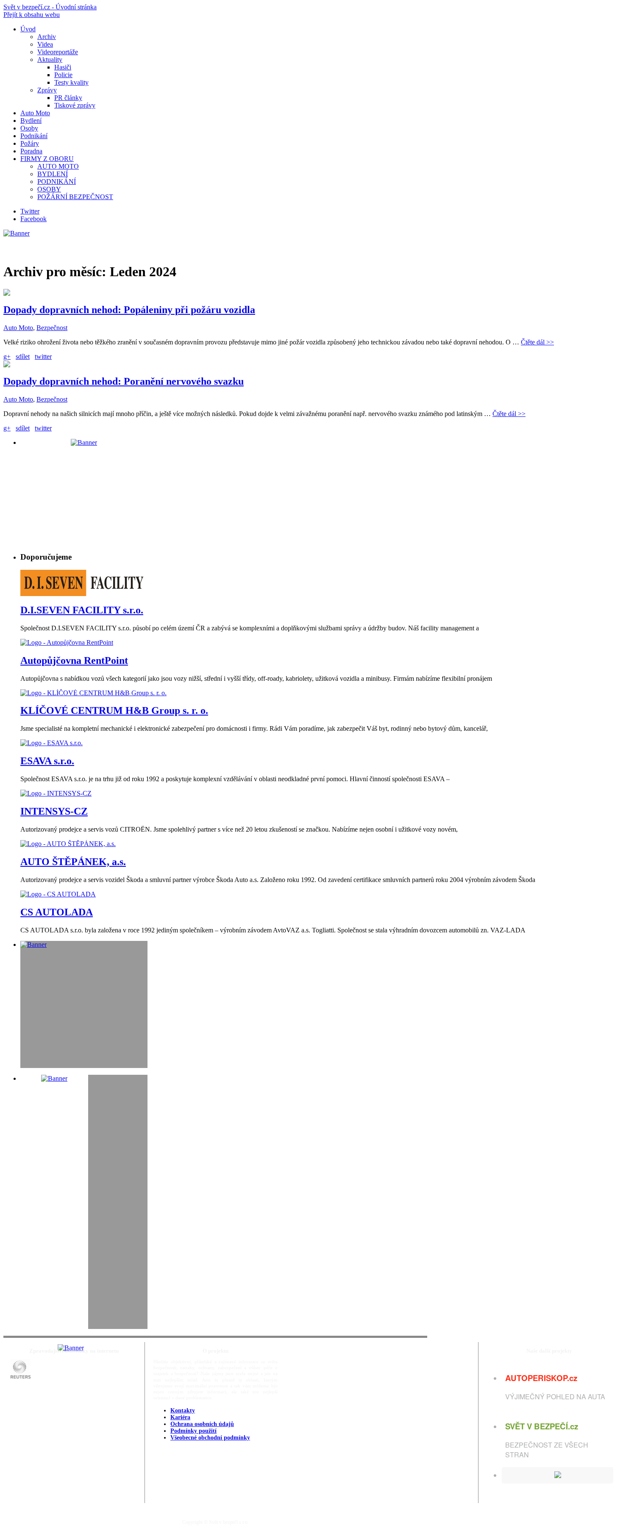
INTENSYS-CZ (54, 811)
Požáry (29, 143)
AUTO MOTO (58, 166)
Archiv (46, 36)
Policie (63, 74)
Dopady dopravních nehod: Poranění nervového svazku (123, 381)
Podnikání (33, 135)
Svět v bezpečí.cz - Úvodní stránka (50, 7)
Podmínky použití (193, 1431)
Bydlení (31, 120)
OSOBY (49, 189)
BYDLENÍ (52, 174)
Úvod (28, 29)
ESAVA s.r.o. (47, 760)
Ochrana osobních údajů (202, 1424)
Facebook (33, 218)
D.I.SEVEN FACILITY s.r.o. (81, 610)
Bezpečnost (51, 327)
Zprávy (47, 90)
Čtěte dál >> (537, 342)
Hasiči (62, 67)
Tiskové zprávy (74, 105)
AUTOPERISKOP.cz (541, 1378)
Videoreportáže (57, 51)
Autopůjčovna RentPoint (74, 660)
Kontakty (182, 1410)
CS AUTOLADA (56, 912)
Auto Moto (35, 113)
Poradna (31, 151)
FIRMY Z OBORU (47, 158)
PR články (68, 97)
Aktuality (49, 59)
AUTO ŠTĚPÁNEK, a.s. (73, 861)
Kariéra (180, 1417)
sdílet (23, 356)
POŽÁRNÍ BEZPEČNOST (75, 196)
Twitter (29, 211)
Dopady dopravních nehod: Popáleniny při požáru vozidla (129, 309)
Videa (45, 44)
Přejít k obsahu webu (31, 14)
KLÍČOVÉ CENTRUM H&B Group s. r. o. (114, 710)
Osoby (29, 128)
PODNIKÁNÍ (56, 181)
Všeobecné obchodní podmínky (210, 1437)
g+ (7, 356)
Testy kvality (71, 82)
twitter (43, 356)
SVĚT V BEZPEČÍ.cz (541, 1426)
